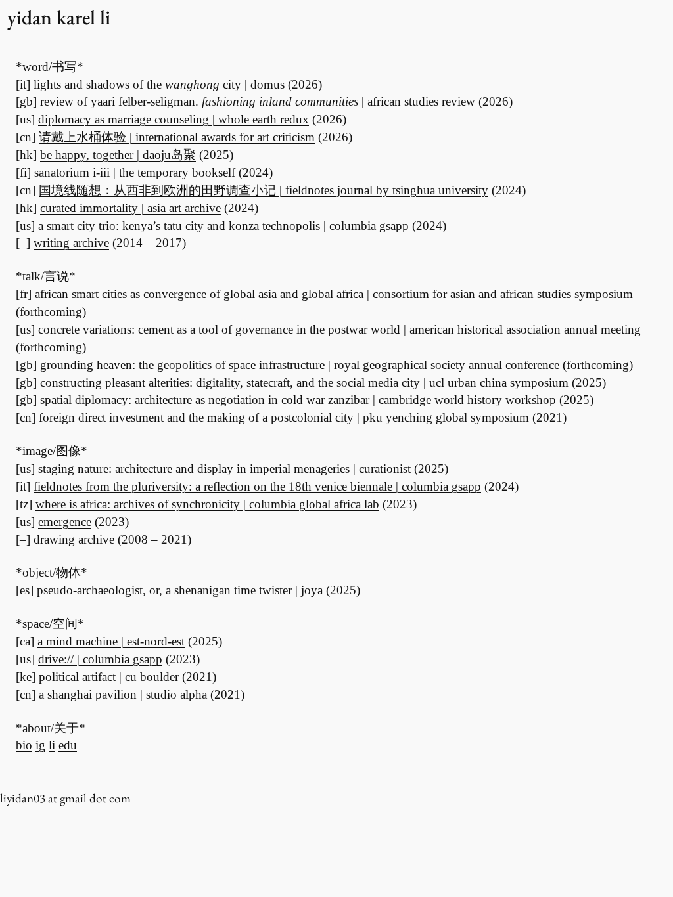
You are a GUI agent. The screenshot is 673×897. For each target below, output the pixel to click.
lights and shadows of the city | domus (159, 84)
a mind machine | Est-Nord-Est (111, 641)
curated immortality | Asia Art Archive (130, 208)
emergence (64, 522)
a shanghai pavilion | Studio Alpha (123, 694)
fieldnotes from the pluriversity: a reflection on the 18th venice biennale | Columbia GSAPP (257, 486)
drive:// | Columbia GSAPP (100, 659)
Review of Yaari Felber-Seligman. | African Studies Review (257, 101)
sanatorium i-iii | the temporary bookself (134, 172)
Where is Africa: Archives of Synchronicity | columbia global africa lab (207, 504)
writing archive (71, 243)
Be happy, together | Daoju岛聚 (118, 155)
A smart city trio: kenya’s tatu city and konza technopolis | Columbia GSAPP (223, 225)
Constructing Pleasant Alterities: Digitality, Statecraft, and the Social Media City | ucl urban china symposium (304, 382)
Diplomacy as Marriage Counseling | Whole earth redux (173, 119)
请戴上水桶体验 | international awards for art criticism (177, 137)
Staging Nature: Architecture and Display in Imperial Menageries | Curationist (224, 468)
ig (40, 745)
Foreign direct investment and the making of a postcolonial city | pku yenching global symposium (284, 417)
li (52, 745)
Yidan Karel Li (58, 17)
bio (24, 745)
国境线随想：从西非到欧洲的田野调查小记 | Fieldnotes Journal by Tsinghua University (263, 190)
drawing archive (74, 539)
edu (67, 745)
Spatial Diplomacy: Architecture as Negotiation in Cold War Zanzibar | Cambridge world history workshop (298, 399)
